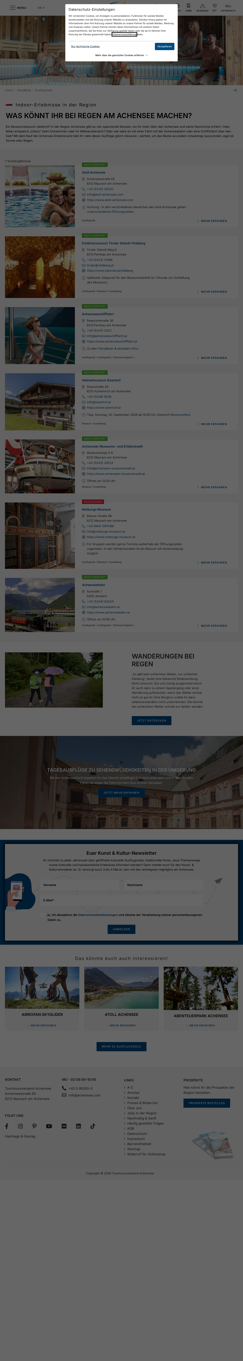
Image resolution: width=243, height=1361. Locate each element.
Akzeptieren (164, 46)
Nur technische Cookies (85, 46)
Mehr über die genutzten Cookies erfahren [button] (119, 55)
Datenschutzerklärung (124, 34)
